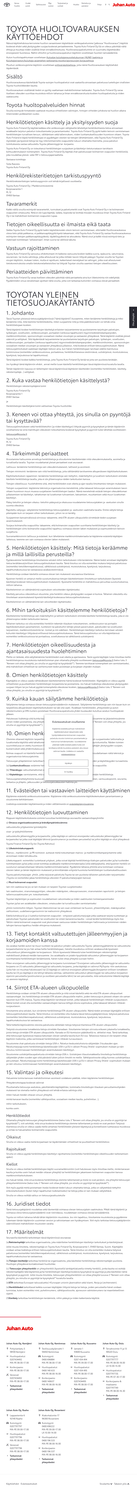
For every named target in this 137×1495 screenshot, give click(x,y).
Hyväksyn (68, 763)
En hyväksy (68, 771)
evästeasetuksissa (68, 754)
